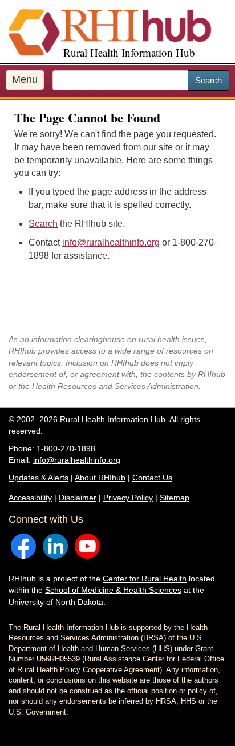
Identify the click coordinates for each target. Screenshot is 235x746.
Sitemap (174, 497)
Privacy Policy (128, 497)
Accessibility (30, 497)
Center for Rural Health (145, 578)
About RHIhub (100, 477)
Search (208, 80)
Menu (25, 79)
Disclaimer (77, 497)
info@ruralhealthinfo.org (111, 242)
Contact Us (152, 477)
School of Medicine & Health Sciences (113, 590)
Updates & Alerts (38, 477)
